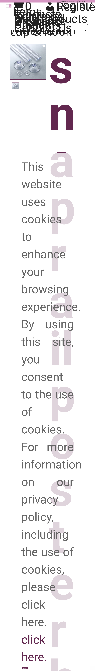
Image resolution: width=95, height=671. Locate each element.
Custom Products (37, 25)
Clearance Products (40, 22)
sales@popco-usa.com (67, 1)
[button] (43, 46)
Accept (24, 668)
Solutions (38, 17)
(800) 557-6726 (80, 1)
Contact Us (43, 28)
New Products (50, 19)
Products (37, 15)
